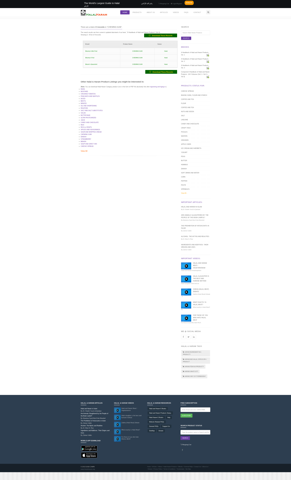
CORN (183, 177)
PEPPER (184, 181)
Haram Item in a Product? (194, 366)
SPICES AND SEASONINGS (90, 129)
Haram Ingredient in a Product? (192, 353)
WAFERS (184, 136)
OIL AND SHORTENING (89, 106)
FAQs (186, 12)
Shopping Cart (164, 3)
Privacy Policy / (158, 469)
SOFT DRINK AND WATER (190, 173)
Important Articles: (191, 202)
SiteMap (152, 431)
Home (125, 12)
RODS (83, 89)
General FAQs (153, 426)
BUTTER (184, 160)
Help (168, 417)
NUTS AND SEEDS (187, 111)
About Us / (205, 466)
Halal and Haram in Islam (191, 207)
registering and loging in (158, 87)
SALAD (83, 113)
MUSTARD (84, 91)
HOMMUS (184, 164)
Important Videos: (191, 258)
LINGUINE (184, 120)
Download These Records (161, 36)
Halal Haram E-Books (156, 417)
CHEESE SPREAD (87, 146)
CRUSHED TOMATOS (88, 94)
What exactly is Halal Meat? (130, 430)
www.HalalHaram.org (88, 469)
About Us (151, 12)
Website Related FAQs (156, 422)
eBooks (185, 47)
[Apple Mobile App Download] (89, 455)
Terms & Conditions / (169, 469)
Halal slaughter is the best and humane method (201, 278)
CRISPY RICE (186, 128)
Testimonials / (181, 469)
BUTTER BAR (85, 115)
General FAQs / (189, 466)
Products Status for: (193, 86)
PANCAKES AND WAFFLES (90, 96)
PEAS (183, 156)
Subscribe (186, 415)
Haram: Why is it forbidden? (195, 376)
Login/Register (177, 3)
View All (84, 151)
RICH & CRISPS (86, 127)
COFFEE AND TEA (187, 99)
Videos (176, 12)
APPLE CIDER (186, 144)
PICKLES (184, 132)
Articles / (154, 466)
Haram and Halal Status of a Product (194, 360)
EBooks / (181, 466)
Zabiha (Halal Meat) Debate (130, 423)
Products (137, 12)
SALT (183, 115)
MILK (82, 125)
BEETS (83, 101)
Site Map (188, 469)
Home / (149, 466)
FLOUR (183, 103)
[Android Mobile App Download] (89, 448)
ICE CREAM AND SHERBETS (191, 148)
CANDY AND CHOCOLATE (90, 122)
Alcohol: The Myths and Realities (195, 236)
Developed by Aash (101, 469)
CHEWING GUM (86, 134)
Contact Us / (198, 466)
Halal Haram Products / (170, 466)
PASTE (183, 185)
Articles (164, 12)
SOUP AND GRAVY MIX (89, 144)
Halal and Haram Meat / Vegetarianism (129, 409)
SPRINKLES (185, 189)
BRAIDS (83, 141)
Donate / (150, 469)
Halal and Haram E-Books (157, 408)
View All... (184, 193)
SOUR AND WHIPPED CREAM (91, 132)
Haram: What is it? (191, 371)
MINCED (84, 103)
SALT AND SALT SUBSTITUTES (92, 110)
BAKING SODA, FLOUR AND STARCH (194, 95)
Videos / (160, 466)
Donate (161, 431)
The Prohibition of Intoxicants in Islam (93, 422)
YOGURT (184, 152)
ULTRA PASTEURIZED (88, 118)
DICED (83, 98)
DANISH (83, 137)
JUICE (83, 120)
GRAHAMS (185, 140)
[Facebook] (182, 450)
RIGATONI (84, 108)
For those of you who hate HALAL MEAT (200, 317)
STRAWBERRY (86, 139)
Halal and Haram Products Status (160, 413)
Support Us (166, 426)
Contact (197, 12)
